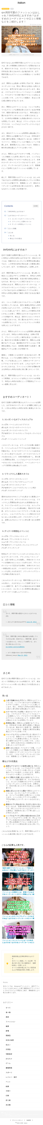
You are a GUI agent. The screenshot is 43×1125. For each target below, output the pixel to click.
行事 (7, 1095)
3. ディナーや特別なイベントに (20, 224)
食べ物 (8, 1012)
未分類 (8, 1105)
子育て (8, 1091)
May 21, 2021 (23, 655)
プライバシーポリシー (17, 1120)
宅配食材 (9, 1054)
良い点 (12, 235)
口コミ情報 (12, 228)
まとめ (10, 232)
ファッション (5, 8)
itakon (21, 2)
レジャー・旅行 (11, 1077)
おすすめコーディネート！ (18, 215)
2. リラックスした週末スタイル (20, 221)
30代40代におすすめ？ (16, 211)
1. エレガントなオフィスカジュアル (22, 219)
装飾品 (8, 1035)
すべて (8, 1008)
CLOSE (36, 206)
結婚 (7, 1086)
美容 (7, 1017)
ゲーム (8, 1063)
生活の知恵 (10, 1040)
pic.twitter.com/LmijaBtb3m (15, 647)
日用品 (8, 1049)
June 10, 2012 (31, 622)
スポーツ (9, 1072)
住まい (8, 1045)
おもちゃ (9, 1058)
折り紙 (8, 1100)
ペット (8, 1082)
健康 (7, 1026)
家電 (7, 1031)
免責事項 (29, 1120)
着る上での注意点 (16, 238)
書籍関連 (9, 1068)
